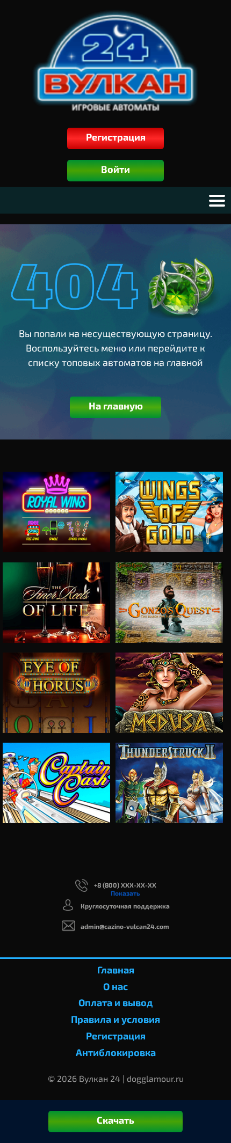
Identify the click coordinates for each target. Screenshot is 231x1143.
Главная (115, 970)
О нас (115, 986)
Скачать (115, 1120)
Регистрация (116, 137)
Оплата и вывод (115, 1002)
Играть (56, 481)
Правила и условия (115, 1019)
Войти (115, 169)
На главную (116, 406)
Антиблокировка (116, 1052)
